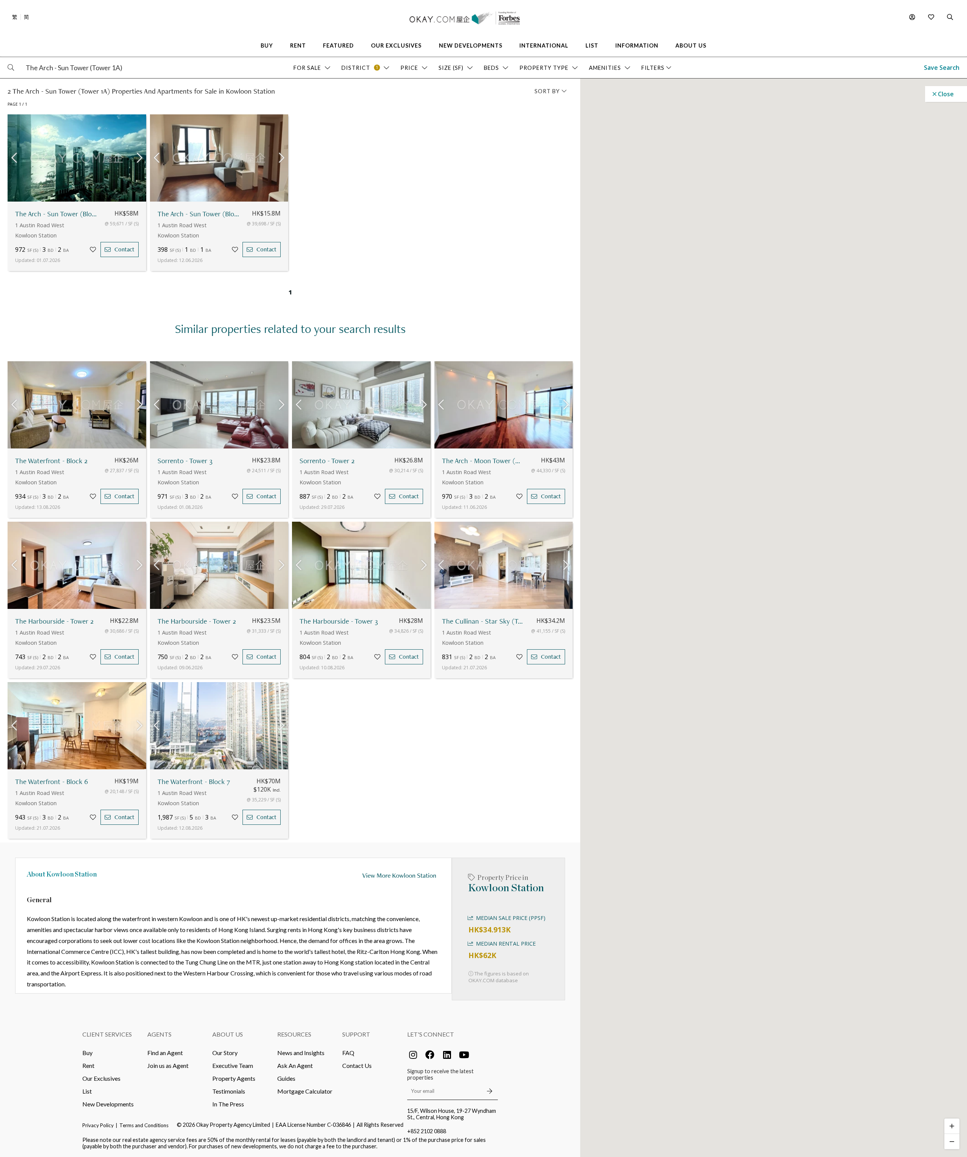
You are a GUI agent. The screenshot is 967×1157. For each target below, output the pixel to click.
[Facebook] (430, 1054)
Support (356, 1034)
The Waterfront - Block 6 (51, 781)
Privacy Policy (98, 1125)
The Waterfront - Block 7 (194, 781)
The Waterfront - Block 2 (51, 460)
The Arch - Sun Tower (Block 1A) (56, 214)
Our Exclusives (101, 1078)
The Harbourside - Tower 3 (339, 621)
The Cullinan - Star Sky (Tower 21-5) (483, 621)
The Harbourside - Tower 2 (54, 621)
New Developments (108, 1104)
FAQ (348, 1052)
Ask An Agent (295, 1065)
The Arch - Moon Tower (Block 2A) (483, 460)
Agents (159, 1034)
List (87, 1091)
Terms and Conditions (143, 1125)
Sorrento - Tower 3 (185, 460)
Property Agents (233, 1078)
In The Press (228, 1104)
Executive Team (232, 1065)
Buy (87, 1052)
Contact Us (357, 1065)
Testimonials (228, 1091)
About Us (227, 1034)
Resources (294, 1034)
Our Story (225, 1052)
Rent (88, 1065)
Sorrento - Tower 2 (327, 460)
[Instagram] (413, 1054)
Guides (286, 1078)
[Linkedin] (447, 1054)
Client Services (107, 1034)
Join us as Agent (167, 1065)
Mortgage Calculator (304, 1091)
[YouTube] (464, 1054)
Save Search (941, 67)
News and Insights (300, 1052)
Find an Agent (165, 1052)
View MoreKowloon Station (399, 875)
